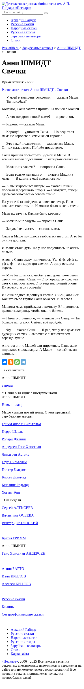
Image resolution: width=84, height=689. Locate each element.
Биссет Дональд (14, 477)
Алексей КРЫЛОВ (16, 584)
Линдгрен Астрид (15, 454)
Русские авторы (23, 32)
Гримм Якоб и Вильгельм (21, 424)
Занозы (7, 385)
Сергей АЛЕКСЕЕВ (17, 508)
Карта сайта (20, 654)
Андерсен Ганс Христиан (21, 447)
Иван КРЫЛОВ (14, 576)
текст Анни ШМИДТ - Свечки (35, 90)
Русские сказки (22, 24)
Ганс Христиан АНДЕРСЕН (23, 553)
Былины (8, 607)
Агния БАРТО (13, 569)
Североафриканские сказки (23, 614)
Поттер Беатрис (14, 470)
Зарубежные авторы (26, 36)
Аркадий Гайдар (23, 20)
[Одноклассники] (10, 362)
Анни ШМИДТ (69, 48)
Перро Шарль (12, 431)
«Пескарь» (10, 661)
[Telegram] (23, 362)
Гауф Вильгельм (14, 462)
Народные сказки (24, 28)
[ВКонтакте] (4, 362)
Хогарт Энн (11, 492)
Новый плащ (12, 405)
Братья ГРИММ (14, 538)
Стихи (16, 40)
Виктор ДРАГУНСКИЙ (20, 523)
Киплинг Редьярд (15, 485)
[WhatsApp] (17, 362)
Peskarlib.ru (10, 48)
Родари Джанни (14, 439)
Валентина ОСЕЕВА (18, 515)
